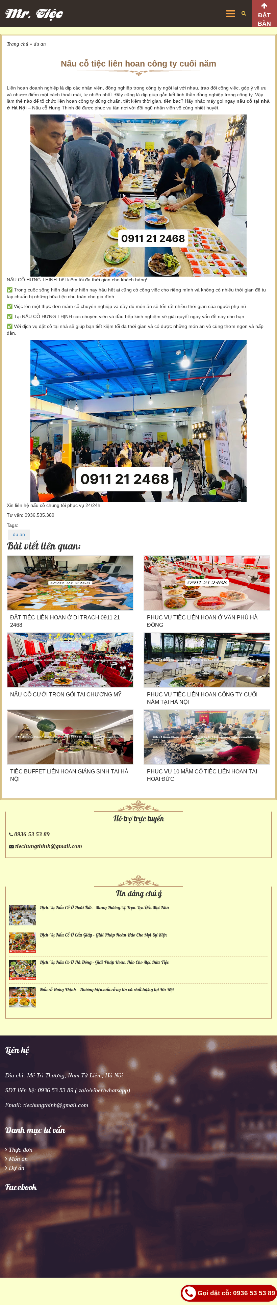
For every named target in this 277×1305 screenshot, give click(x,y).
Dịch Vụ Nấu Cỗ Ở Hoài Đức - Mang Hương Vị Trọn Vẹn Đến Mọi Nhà (104, 907)
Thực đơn (20, 1149)
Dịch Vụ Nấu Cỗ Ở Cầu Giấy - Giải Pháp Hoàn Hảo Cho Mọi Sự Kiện (103, 935)
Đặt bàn (264, 19)
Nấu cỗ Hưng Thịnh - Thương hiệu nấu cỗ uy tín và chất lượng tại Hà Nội (107, 990)
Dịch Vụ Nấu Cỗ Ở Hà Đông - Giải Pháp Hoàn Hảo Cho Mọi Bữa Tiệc (104, 962)
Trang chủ (17, 44)
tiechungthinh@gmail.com (48, 846)
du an (40, 44)
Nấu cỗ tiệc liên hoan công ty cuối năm (138, 63)
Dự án (16, 1168)
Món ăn (18, 1158)
